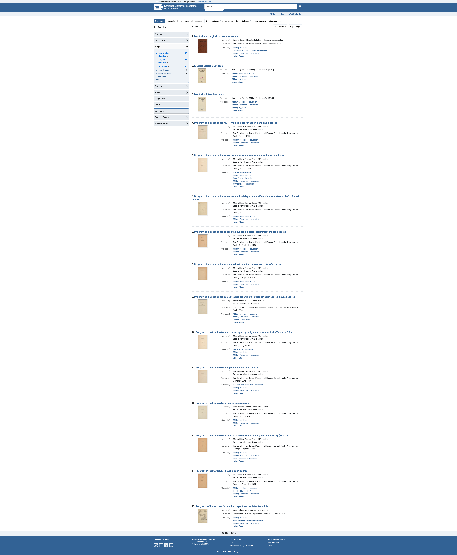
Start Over (159, 21)
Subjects (159, 46)
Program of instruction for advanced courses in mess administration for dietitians (239, 155)
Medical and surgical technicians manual (216, 36)
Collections (160, 40)
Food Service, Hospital (242, 178)
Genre (157, 105)
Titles (157, 92)
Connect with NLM (161, 540)
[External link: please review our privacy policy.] (156, 545)
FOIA (232, 543)
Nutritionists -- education (243, 184)
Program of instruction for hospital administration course (227, 367)
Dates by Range (162, 117)
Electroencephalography (243, 349)
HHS (229, 551)
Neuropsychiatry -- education (245, 458)
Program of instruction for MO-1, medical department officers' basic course (235, 122)
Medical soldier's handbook (209, 65)
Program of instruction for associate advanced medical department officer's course (240, 231)
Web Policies (235, 540)
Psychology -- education (243, 491)
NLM (219, 551)
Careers (271, 545)
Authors (158, 86)
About (273, 14)
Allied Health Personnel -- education (248, 520)
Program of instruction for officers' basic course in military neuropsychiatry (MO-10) (242, 435)
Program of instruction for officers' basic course (222, 403)
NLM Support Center (276, 540)
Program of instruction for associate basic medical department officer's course (237, 264)
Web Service (295, 14)
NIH (224, 551)
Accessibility (273, 543)
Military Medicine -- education (245, 47)
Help (282, 14)
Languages (160, 98)
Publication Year (162, 123)
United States (238, 56)
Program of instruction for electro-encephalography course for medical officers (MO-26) (244, 332)
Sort (279, 26)
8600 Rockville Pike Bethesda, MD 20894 (200, 543)
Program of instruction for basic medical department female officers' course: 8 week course (244, 296)
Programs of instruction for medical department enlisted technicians (233, 506)
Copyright (159, 111)
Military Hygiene (239, 79)
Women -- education (241, 320)
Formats (158, 34)
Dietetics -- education (242, 172)
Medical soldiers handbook (209, 94)
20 (295, 26)
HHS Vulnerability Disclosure (242, 545)
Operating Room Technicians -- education (250, 50)
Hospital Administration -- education (248, 385)
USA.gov (236, 551)
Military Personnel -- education (246, 53)
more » (158, 80)
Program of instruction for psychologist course (221, 470)
